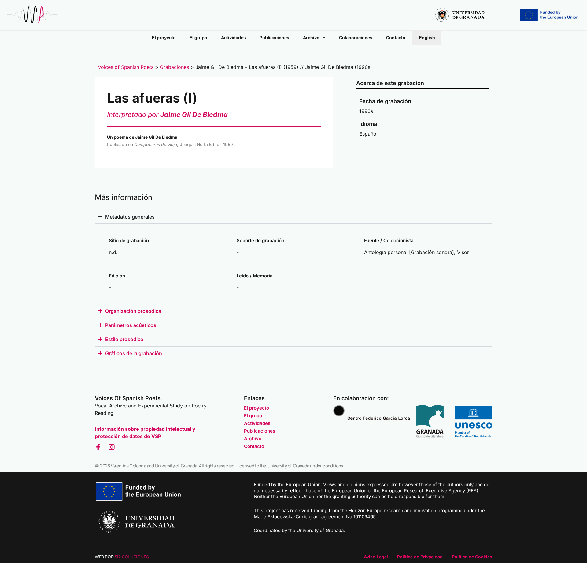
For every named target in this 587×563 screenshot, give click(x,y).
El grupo (198, 37)
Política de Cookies (472, 556)
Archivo (311, 37)
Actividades (233, 37)
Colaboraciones (355, 37)
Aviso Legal (376, 556)
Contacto (395, 37)
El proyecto (164, 37)
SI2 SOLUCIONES (132, 556)
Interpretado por (167, 114)
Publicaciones (274, 37)
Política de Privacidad (420, 556)
